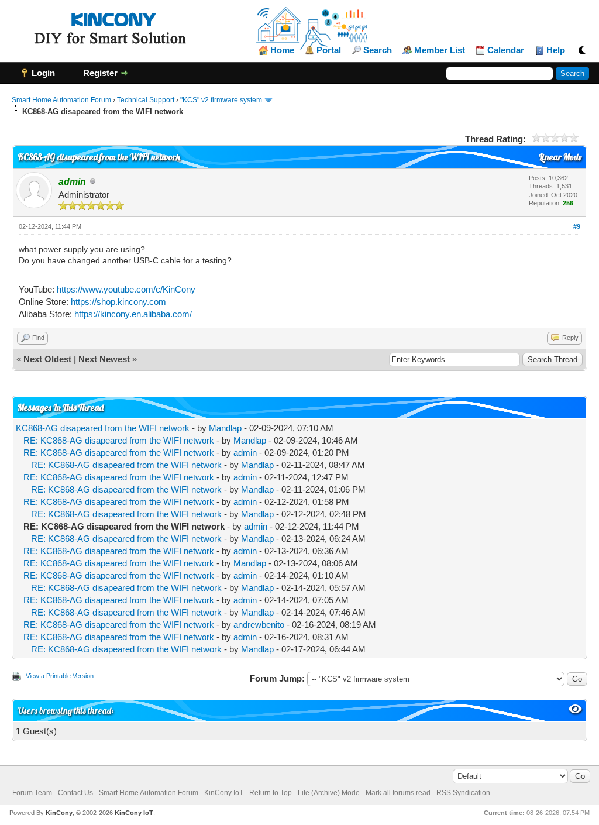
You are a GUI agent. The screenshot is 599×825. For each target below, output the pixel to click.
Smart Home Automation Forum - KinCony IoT (171, 793)
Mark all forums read (398, 793)
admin (245, 453)
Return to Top (270, 793)
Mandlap (225, 428)
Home (282, 50)
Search (377, 50)
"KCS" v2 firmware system (221, 100)
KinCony (59, 812)
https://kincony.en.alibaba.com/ (133, 314)
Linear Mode (560, 157)
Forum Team (32, 793)
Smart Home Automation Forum (61, 100)
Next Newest (104, 359)
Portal (328, 50)
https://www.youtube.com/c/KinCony (126, 289)
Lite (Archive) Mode (329, 793)
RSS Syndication (463, 793)
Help (555, 50)
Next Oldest (47, 359)
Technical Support (145, 100)
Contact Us (75, 793)
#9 (576, 226)
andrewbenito (258, 625)
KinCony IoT (134, 812)
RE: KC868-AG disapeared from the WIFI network (118, 440)
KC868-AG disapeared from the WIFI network (103, 428)
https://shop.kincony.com (118, 302)
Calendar (505, 50)
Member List (439, 50)
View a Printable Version (60, 675)
